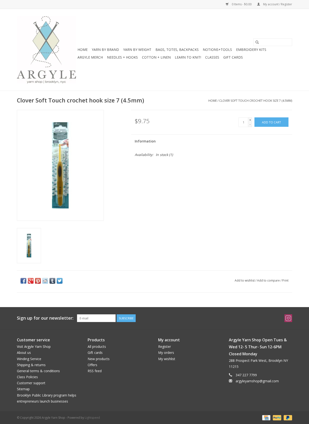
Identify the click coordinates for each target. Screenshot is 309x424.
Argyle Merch (90, 57)
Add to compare (269, 280)
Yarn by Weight (137, 49)
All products (97, 346)
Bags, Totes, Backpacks (177, 49)
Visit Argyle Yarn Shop (34, 346)
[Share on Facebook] (23, 281)
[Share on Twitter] (60, 281)
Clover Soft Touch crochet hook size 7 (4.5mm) (255, 101)
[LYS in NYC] (46, 49)
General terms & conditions (38, 371)
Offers (92, 365)
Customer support (31, 383)
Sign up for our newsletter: (45, 318)
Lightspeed (92, 418)
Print (285, 280)
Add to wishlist (245, 280)
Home (82, 49)
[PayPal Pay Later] (287, 417)
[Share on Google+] (31, 281)
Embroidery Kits (251, 49)
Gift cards (233, 57)
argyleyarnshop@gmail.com (257, 381)
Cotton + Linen (156, 57)
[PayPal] (276, 417)
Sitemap (23, 389)
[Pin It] (38, 281)
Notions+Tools (217, 49)
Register (164, 346)
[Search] (257, 42)
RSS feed (95, 371)
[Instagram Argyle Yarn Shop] (288, 318)
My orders (166, 352)
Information (145, 141)
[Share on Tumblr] (52, 281)
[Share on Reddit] (45, 281)
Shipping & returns (31, 365)
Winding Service (29, 359)
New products (99, 359)
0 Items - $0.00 (241, 4)
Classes (212, 57)
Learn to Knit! (188, 57)
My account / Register (277, 4)
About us (24, 352)
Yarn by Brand (105, 49)
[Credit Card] (265, 417)
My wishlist (166, 359)
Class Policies (27, 377)
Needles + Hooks (122, 57)
